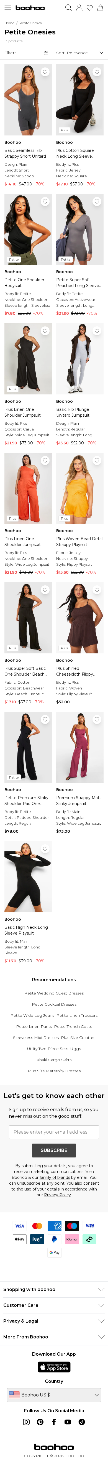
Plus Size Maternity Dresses (54, 1070)
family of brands (55, 1177)
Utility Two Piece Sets (47, 1048)
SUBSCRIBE (54, 1150)
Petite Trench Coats (73, 1026)
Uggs (75, 1048)
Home (9, 23)
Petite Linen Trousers (76, 1015)
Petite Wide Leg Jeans (32, 1015)
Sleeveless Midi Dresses (36, 1037)
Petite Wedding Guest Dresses (54, 993)
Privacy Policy (57, 1194)
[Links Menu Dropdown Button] (7, 7)
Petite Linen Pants (34, 1026)
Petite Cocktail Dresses (54, 1004)
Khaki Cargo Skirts (54, 1059)
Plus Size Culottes (78, 1037)
